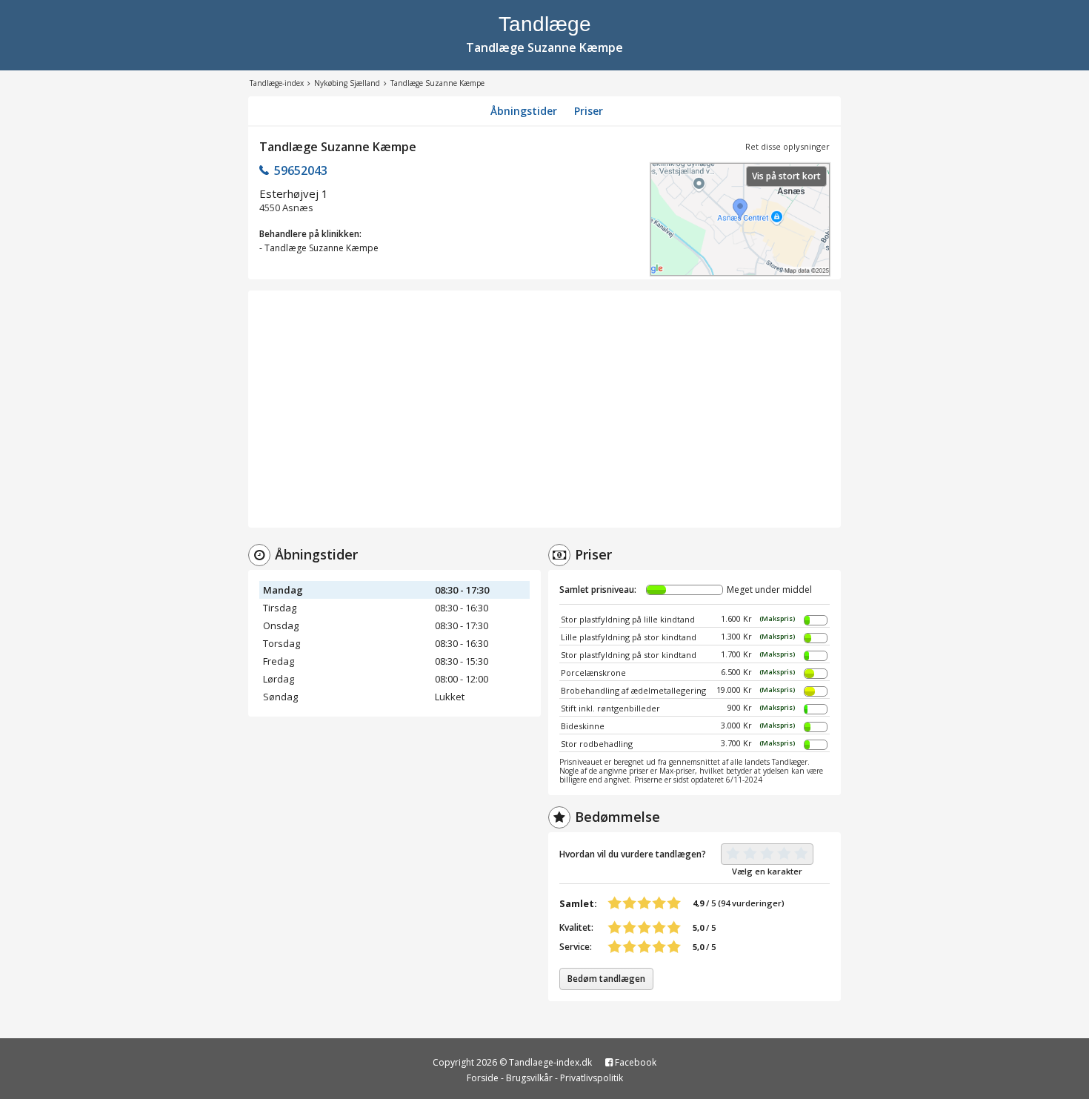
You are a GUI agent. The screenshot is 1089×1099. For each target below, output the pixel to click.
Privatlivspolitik (591, 1078)
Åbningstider (523, 111)
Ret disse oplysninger (787, 146)
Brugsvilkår (529, 1078)
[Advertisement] (544, 409)
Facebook (634, 1062)
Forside (483, 1078)
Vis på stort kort (786, 176)
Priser (588, 111)
